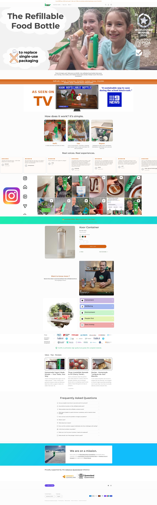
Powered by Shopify (53, 500)
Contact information (83, 500)
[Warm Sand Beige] (80, 237)
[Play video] (78, 98)
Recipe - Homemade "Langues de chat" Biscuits (99, 374)
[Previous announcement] (45, 1)
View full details (102, 251)
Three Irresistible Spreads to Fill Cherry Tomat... (78, 373)
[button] (57, 4)
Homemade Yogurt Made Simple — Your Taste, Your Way (55, 374)
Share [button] (82, 251)
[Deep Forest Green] (83, 237)
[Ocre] (85, 237)
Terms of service (74, 500)
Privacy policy (61, 500)
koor (49, 500)
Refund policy (67, 500)
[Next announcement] (111, 1)
